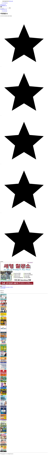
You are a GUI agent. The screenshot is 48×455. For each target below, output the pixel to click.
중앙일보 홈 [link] (11, 1)
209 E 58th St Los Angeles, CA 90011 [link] (7, 287)
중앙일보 (3, 4)
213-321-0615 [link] (4, 285)
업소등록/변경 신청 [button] (3, 5)
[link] (24, 297)
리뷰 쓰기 (2, 292)
